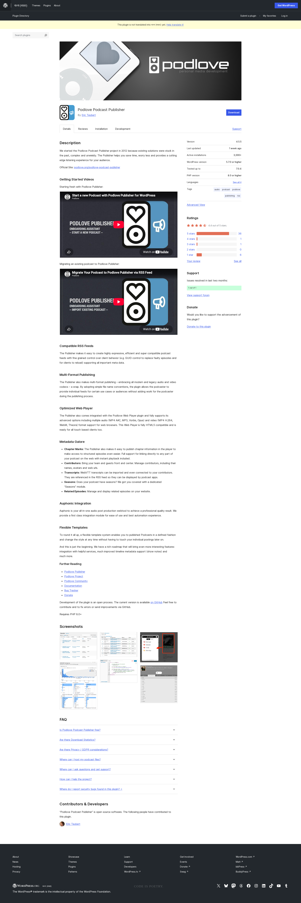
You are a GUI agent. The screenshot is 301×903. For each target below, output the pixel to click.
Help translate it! (175, 24)
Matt (239, 861)
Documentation (73, 585)
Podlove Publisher (74, 571)
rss (238, 196)
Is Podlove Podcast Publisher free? (80, 729)
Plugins (72, 866)
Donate (68, 595)
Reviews (83, 128)
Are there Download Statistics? (77, 739)
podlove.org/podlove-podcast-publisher (97, 167)
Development (122, 128)
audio (217, 189)
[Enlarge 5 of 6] (173, 636)
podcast (226, 189)
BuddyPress (243, 871)
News (15, 861)
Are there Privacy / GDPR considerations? (84, 749)
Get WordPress (286, 5)
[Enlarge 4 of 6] (133, 663)
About (16, 856)
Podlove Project (73, 576)
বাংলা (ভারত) (46, 886)
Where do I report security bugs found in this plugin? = (91, 789)
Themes (72, 861)
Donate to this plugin (199, 326)
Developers (130, 866)
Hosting (17, 866)
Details (67, 128)
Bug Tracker (71, 590)
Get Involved (186, 856)
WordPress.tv (132, 871)
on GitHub (156, 602)
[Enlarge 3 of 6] (133, 636)
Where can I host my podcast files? (80, 759)
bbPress (241, 866)
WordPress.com (245, 856)
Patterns (72, 871)
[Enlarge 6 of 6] (173, 669)
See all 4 (237, 182)
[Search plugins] (46, 35)
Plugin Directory (21, 15)
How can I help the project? (76, 779)
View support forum (198, 295)
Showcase (73, 856)
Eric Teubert (89, 115)
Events (183, 861)
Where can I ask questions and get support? (85, 769)
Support (236, 128)
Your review (193, 261)
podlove (236, 189)
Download (233, 112)
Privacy (16, 871)
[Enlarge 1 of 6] (93, 636)
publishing (230, 196)
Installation (101, 128)
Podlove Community (76, 581)
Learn (127, 856)
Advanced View (196, 204)
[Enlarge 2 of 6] (93, 666)
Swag (184, 871)
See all (237, 261)
